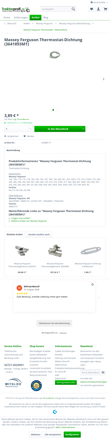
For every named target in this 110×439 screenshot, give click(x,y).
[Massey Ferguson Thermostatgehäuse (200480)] (55, 251)
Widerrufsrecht (62, 361)
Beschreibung (13, 150)
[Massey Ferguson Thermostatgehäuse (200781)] (22, 251)
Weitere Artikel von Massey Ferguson (29, 221)
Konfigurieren (72, 434)
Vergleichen (13, 136)
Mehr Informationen (65, 427)
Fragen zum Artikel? (20, 218)
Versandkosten (49, 398)
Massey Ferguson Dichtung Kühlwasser (88, 265)
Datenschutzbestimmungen (93, 381)
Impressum (60, 378)
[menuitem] (58, 9)
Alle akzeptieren (53, 434)
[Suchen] (73, 9)
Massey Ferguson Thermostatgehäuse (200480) (55, 265)
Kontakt (58, 354)
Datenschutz (61, 364)
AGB (57, 375)
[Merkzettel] (91, 9)
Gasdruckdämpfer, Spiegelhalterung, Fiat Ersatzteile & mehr (40, 358)
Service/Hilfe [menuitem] (99, 2)
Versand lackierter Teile (41, 371)
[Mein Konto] (98, 9)
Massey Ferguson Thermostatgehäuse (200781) (22, 265)
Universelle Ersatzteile (40, 368)
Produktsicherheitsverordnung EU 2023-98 (67, 370)
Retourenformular (38, 375)
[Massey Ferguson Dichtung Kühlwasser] (88, 251)
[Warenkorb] (105, 9)
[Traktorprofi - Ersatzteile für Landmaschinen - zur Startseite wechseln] (16, 9)
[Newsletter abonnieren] (103, 372)
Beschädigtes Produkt (40, 351)
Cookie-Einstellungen (65, 351)
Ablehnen (35, 434)
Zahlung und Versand (65, 358)
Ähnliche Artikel (14, 234)
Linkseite (34, 364)
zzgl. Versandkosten (21, 119)
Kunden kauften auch (39, 234)
